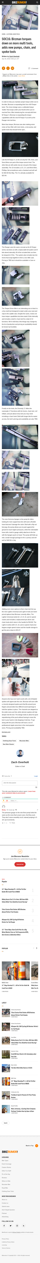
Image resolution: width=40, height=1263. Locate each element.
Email (8, 625)
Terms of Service (28, 649)
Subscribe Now (20, 644)
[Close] (33, 610)
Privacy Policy (17, 649)
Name (8, 634)
